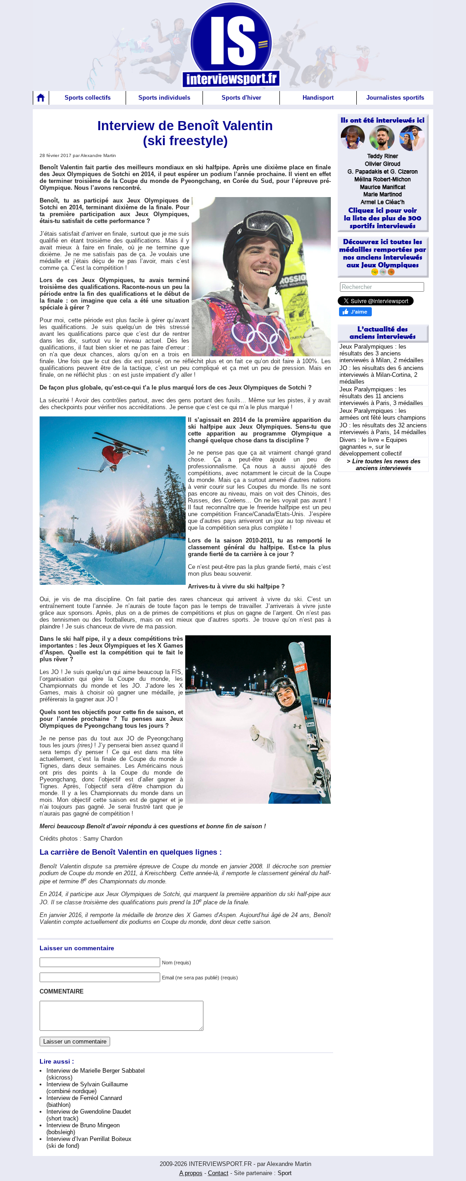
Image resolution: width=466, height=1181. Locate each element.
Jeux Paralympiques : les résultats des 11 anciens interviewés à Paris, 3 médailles (381, 396)
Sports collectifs (88, 97)
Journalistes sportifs (395, 97)
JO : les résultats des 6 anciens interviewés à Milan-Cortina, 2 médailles (381, 375)
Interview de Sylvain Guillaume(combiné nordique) (87, 1088)
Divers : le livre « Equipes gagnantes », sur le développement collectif (373, 446)
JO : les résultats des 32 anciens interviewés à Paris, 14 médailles (383, 429)
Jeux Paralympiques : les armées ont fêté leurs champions (382, 414)
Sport (285, 1173)
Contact (218, 1173)
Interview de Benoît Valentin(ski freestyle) (185, 133)
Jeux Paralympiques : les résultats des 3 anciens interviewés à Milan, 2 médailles (381, 353)
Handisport (318, 97)
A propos (191, 1173)
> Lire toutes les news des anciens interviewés (383, 464)
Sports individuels (164, 97)
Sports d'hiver (241, 97)
